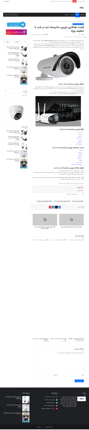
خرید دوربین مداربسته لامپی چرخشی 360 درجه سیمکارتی (61, 1)
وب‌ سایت (55, 375)
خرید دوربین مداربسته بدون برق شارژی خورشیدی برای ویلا (13, 47)
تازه (25, 42)
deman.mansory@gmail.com (46, 408)
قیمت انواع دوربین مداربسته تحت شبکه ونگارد (12, 75)
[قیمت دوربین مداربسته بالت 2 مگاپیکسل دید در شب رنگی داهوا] (76, 288)
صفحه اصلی (82, 14)
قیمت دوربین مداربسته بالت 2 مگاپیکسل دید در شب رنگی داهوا (76, 339)
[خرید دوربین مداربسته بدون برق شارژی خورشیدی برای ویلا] (23, 48)
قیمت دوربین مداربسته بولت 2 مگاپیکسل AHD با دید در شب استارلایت (13, 54)
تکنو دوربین (43, 427)
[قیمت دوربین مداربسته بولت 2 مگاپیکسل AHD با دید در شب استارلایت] (23, 54)
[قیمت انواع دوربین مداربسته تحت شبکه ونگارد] (23, 79)
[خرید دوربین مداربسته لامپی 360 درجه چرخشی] (23, 70)
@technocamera (49, 402)
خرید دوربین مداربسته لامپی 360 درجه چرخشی (13, 67)
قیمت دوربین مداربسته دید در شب (61, 201)
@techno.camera (47, 405)
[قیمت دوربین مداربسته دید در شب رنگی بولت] (58, 288)
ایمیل (83, 375)
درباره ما (66, 14)
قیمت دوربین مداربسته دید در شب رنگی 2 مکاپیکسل (40, 339)
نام (83, 369)
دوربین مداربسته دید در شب (76, 21)
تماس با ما (72, 14)
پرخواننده (17, 42)
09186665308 (68, 194)
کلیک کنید (46, 399)
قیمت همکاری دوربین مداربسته (44, 201)
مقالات (77, 14)
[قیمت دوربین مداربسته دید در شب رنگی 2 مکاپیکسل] (40, 288)
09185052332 (47, 397)
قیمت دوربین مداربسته (77, 201)
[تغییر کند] (81, 7)
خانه (82, 21)
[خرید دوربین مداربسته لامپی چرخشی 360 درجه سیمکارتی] (23, 61)
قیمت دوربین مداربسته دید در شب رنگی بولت (58, 339)
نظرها (7, 42)
